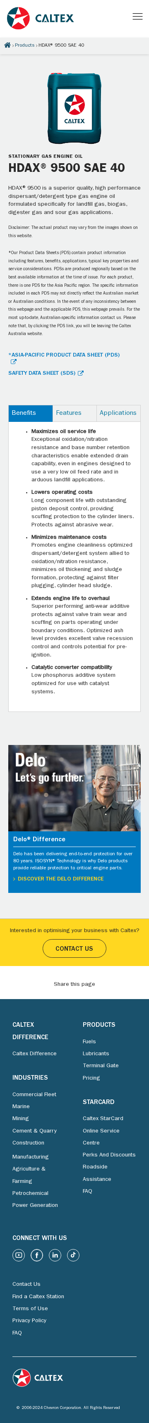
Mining (20, 1119)
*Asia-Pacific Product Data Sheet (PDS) (64, 355)
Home (7, 45)
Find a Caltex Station (38, 1297)
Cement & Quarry (34, 1131)
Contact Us (74, 949)
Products (24, 45)
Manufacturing (30, 1157)
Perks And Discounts (109, 1155)
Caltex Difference (34, 1054)
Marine (21, 1107)
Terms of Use (30, 1309)
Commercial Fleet (34, 1095)
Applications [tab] (118, 413)
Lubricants (96, 1054)
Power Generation (35, 1206)
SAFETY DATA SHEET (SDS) (41, 373)
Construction (28, 1143)
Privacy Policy (29, 1321)
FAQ (87, 1192)
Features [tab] (69, 413)
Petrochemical (30, 1194)
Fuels (89, 1042)
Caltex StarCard (103, 1119)
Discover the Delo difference (60, 879)
